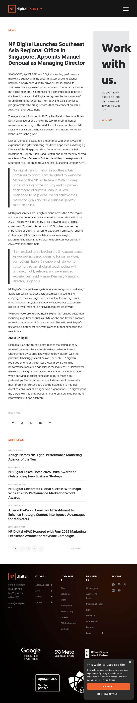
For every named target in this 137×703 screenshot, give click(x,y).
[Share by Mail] (49, 422)
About (64, 588)
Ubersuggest (92, 588)
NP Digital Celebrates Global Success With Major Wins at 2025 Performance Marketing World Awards (44, 493)
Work (63, 599)
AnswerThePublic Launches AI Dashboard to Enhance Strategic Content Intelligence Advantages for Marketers (46, 514)
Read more (110, 679)
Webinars (90, 615)
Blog (88, 609)
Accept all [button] (108, 686)
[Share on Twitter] (22, 422)
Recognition (66, 605)
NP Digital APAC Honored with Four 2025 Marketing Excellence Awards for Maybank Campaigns (47, 533)
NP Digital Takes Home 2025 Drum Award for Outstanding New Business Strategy (42, 474)
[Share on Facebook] (13, 422)
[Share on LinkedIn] (40, 422)
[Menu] (124, 8)
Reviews (90, 627)
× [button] (130, 662)
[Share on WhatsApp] (31, 422)
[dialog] (109, 679)
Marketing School (94, 604)
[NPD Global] (17, 9)
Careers (64, 617)
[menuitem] (124, 8)
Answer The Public (91, 595)
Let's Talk (107, 119)
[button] (108, 694)
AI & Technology (68, 623)
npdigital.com (36, 398)
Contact (64, 628)
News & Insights (68, 611)
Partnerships (92, 621)
